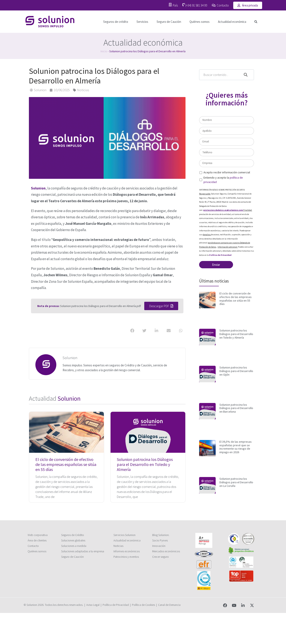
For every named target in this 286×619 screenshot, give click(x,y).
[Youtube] (234, 605)
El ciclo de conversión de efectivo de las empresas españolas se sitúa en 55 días (65, 464)
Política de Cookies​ (143, 605)
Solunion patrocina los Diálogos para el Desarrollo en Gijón (236, 371)
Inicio (103, 51)
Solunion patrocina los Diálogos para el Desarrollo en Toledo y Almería (145, 464)
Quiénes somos (199, 22)
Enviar (216, 265)
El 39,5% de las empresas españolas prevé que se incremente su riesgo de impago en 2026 (235, 447)
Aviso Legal (92, 605)
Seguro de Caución (169, 22)
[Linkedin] (243, 605)
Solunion (38, 188)
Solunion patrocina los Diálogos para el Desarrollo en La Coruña (236, 482)
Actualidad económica (232, 22)
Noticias (83, 90)
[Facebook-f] (225, 605)
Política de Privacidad (220, 255)
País (175, 5)
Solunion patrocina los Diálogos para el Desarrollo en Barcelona (236, 408)
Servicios (142, 22)
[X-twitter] (252, 605)
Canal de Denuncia (169, 605)
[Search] (249, 75)
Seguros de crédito (115, 22)
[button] (256, 21)
